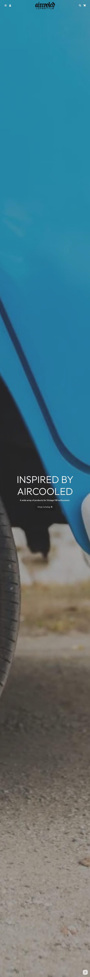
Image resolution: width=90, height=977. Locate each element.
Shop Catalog (44, 507)
